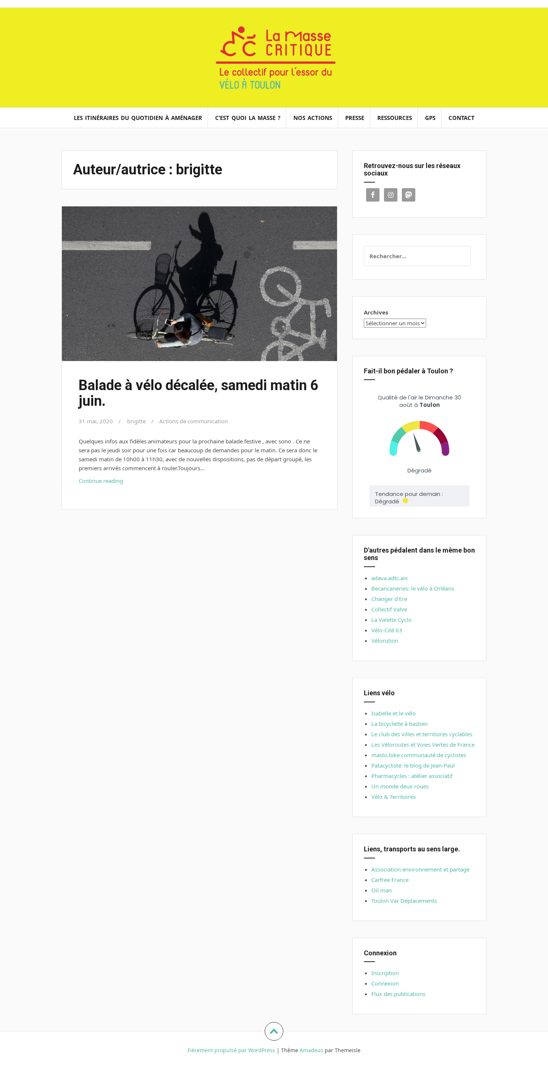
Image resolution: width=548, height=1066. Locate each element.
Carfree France (390, 879)
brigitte (136, 421)
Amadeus (311, 1050)
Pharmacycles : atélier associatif (412, 775)
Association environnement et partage (420, 869)
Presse (354, 117)
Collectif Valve (389, 609)
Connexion (385, 983)
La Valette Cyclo (391, 619)
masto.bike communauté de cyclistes (418, 755)
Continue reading (111, 483)
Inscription (385, 973)
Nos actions (312, 117)
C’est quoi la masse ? (247, 117)
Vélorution (384, 640)
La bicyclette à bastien (399, 723)
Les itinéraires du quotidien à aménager (138, 117)
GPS (430, 117)
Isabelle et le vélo (393, 713)
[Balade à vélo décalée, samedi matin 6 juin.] (198, 288)
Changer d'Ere (389, 598)
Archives (376, 312)
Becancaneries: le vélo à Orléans (412, 588)
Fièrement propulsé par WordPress (231, 1050)
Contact (461, 117)
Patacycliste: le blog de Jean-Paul (413, 765)
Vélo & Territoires (393, 796)
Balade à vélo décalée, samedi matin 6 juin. (198, 393)
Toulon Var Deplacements (404, 900)
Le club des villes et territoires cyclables (421, 734)
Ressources (394, 117)
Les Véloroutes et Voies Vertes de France (423, 744)
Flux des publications (398, 993)
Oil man (381, 890)
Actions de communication (193, 421)
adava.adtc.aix (389, 578)
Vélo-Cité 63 (386, 630)
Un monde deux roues (400, 786)
